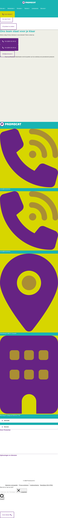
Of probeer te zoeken (8, 26)
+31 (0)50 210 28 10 (10, 41)
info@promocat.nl (7, 54)
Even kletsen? (8, 14)
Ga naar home (6, 19)
